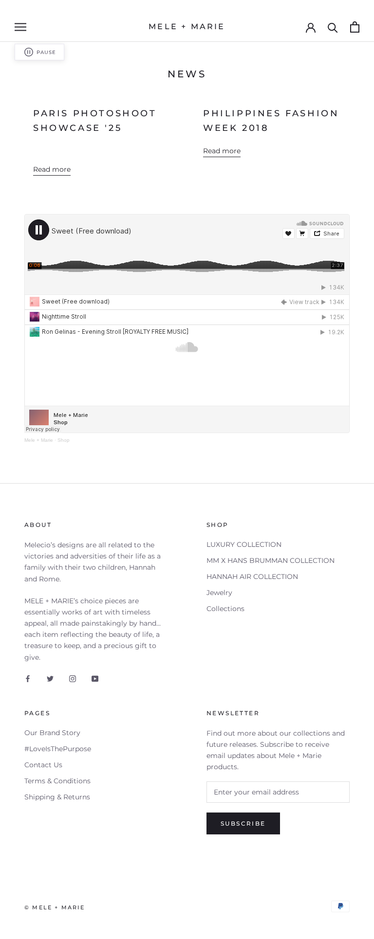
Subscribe (243, 823)
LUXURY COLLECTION (243, 544)
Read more (52, 169)
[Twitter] (50, 678)
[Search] (333, 27)
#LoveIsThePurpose (57, 748)
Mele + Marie (38, 440)
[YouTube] (95, 678)
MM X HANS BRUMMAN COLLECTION (270, 560)
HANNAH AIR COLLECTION (252, 576)
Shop (63, 440)
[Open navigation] (20, 27)
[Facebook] (27, 678)
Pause (46, 52)
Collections (225, 608)
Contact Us (43, 764)
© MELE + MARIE (54, 907)
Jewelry (219, 592)
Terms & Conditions (57, 780)
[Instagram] (72, 678)
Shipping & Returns (57, 797)
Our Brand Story (52, 732)
